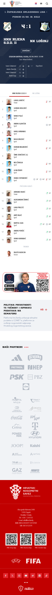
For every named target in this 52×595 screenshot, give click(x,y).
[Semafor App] (26, 291)
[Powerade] (17, 434)
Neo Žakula (18, 163)
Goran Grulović (20, 108)
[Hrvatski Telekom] (35, 426)
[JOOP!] (17, 445)
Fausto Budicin (20, 252)
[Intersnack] (35, 417)
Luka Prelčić (19, 208)
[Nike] (17, 357)
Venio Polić (18, 116)
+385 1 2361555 (27, 518)
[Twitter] (12, 575)
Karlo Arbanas (20, 132)
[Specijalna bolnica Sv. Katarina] (35, 462)
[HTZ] (17, 400)
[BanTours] (17, 462)
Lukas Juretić (19, 100)
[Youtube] (26, 575)
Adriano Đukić (19, 192)
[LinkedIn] (39, 575)
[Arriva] (35, 454)
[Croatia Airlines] (35, 409)
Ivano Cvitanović (20, 178)
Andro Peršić (19, 231)
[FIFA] (33, 561)
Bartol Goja (18, 223)
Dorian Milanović (21, 147)
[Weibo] (32, 575)
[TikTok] (46, 575)
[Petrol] (17, 367)
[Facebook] (5, 575)
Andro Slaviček (20, 124)
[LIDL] (26, 386)
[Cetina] (17, 426)
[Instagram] (19, 575)
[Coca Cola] (17, 417)
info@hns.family (28, 520)
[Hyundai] (35, 434)
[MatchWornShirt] (35, 471)
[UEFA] (16, 561)
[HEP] (35, 367)
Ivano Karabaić (20, 239)
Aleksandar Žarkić (21, 200)
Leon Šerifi (18, 170)
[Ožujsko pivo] (35, 357)
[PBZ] (35, 377)
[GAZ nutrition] (17, 471)
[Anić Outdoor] (17, 454)
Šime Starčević (19, 155)
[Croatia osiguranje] (17, 409)
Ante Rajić (18, 215)
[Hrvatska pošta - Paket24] (35, 400)
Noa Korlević (19, 139)
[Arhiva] (46, 3)
